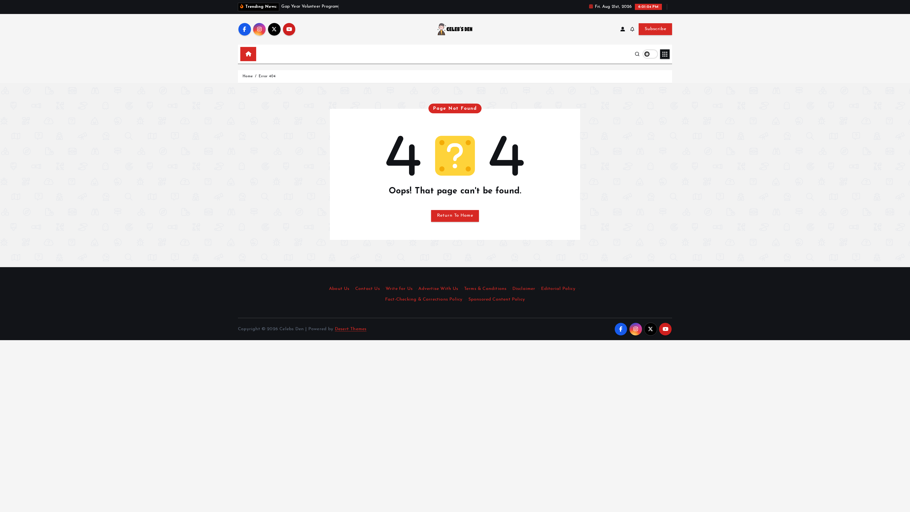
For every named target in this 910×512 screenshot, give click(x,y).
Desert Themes (351, 329)
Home (247, 76)
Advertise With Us (438, 289)
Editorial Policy (558, 289)
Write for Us (399, 289)
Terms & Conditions (485, 289)
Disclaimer (523, 289)
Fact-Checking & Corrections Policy (424, 299)
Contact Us (367, 289)
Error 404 (267, 76)
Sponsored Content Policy (496, 299)
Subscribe (655, 29)
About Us (339, 289)
